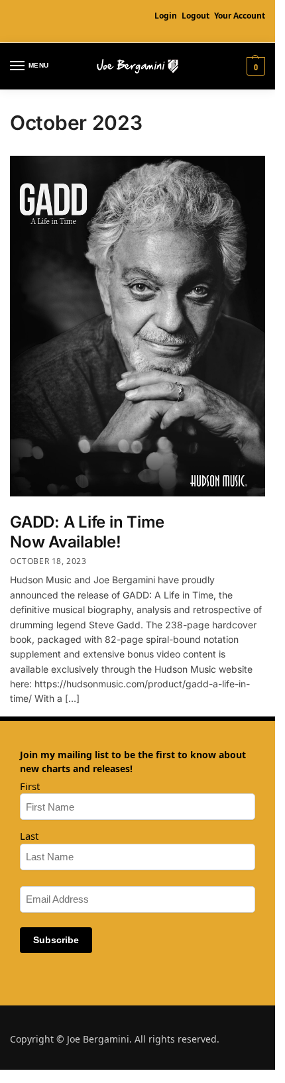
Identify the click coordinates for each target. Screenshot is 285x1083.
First (30, 786)
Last (29, 835)
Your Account (239, 15)
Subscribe (56, 940)
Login (165, 15)
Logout (195, 15)
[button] (254, 66)
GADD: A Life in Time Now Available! (87, 531)
